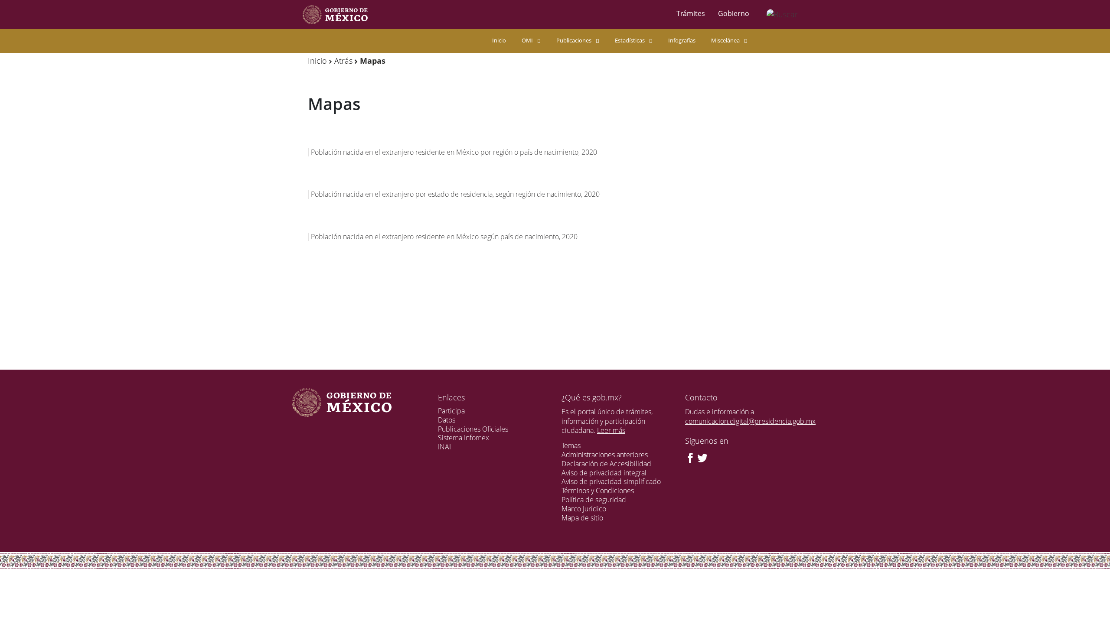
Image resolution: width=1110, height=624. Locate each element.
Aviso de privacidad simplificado (611, 481)
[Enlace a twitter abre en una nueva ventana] (702, 457)
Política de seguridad (594, 499)
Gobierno (733, 13)
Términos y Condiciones (598, 490)
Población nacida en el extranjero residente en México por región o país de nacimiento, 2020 (454, 152)
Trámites (690, 13)
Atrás (343, 60)
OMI (527, 40)
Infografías (681, 40)
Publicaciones (573, 40)
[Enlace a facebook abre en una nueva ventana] (690, 457)
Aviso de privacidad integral (604, 473)
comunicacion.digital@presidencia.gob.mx (750, 421)
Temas (571, 445)
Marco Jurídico (584, 509)
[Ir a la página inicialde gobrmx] (335, 14)
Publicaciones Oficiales (473, 429)
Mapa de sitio (582, 518)
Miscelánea (725, 40)
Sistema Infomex (463, 437)
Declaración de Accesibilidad (606, 463)
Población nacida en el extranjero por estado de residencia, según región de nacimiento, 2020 (455, 194)
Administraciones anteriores (605, 454)
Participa (451, 411)
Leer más (611, 430)
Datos (446, 420)
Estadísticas (630, 40)
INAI (444, 447)
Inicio (499, 40)
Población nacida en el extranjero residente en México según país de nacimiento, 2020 (444, 236)
